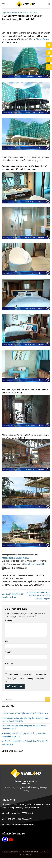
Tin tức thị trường (28, 13)
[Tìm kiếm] (49, 4)
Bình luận (9, 620)
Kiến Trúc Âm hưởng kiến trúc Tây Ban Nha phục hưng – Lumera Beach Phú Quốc (26, 719)
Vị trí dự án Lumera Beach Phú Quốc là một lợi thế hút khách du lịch (25, 742)
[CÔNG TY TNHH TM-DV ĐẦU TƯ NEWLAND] (26, 4)
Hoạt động (6, 13)
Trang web (9, 663)
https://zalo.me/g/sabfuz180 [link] (15, 558)
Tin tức (15, 13)
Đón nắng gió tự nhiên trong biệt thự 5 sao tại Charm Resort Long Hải (38, 595)
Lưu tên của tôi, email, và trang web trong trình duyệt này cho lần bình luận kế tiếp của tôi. (25, 678)
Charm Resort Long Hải (33, 564)
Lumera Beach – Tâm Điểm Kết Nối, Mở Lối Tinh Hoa (25, 713)
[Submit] (47, 699)
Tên (7, 641)
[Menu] (3, 4)
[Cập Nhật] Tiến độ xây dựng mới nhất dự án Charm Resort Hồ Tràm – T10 (24, 735)
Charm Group (42, 39)
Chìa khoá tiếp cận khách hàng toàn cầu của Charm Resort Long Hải (24, 727)
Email (8, 652)
